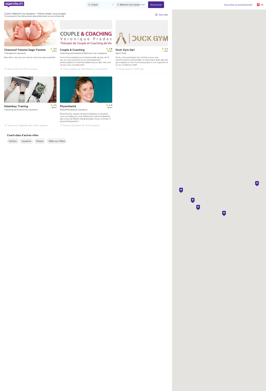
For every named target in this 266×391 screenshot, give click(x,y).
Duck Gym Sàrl (125, 49)
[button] (257, 184)
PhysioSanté (68, 106)
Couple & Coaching (72, 49)
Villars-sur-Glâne (56, 141)
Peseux (40, 141)
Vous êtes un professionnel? (238, 4)
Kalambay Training (16, 106)
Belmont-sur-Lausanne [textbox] (131, 4)
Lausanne (26, 141)
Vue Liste (163, 15)
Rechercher (156, 4)
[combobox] (100, 4)
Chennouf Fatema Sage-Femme (25, 49)
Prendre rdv (29, 63)
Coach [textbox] (94, 4)
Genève (13, 141)
